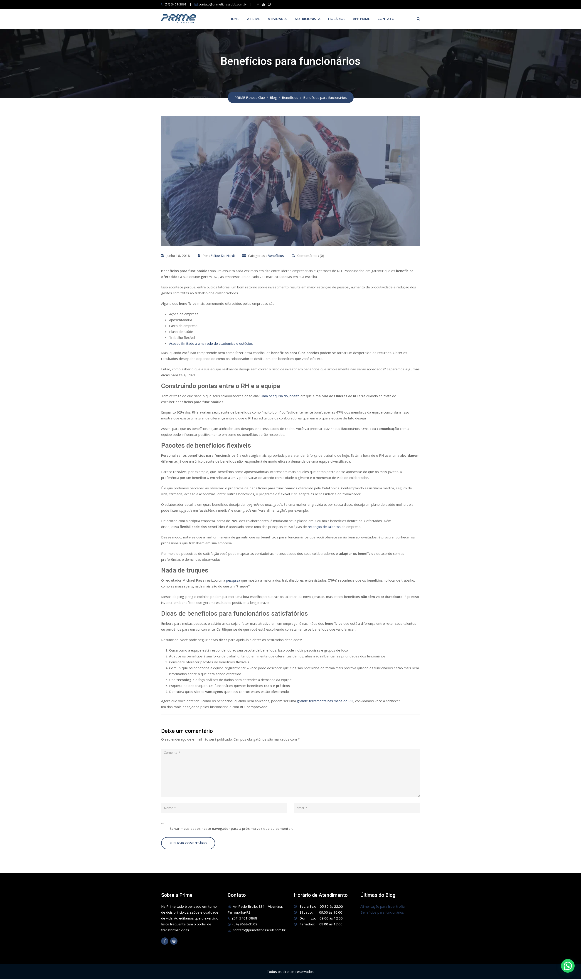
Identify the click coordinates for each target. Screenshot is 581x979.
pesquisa (233, 580)
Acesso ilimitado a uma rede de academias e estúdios (211, 343)
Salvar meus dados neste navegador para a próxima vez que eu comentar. (231, 828)
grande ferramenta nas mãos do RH (325, 701)
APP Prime (361, 18)
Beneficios (276, 255)
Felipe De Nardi (223, 255)
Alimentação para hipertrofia (382, 906)
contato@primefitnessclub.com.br (223, 4)
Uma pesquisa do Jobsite (280, 396)
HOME (234, 18)
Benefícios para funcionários (382, 912)
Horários (336, 18)
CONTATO (386, 18)
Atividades (277, 18)
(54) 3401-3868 (176, 4)
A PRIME (253, 18)
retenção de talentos (324, 526)
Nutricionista (307, 18)
